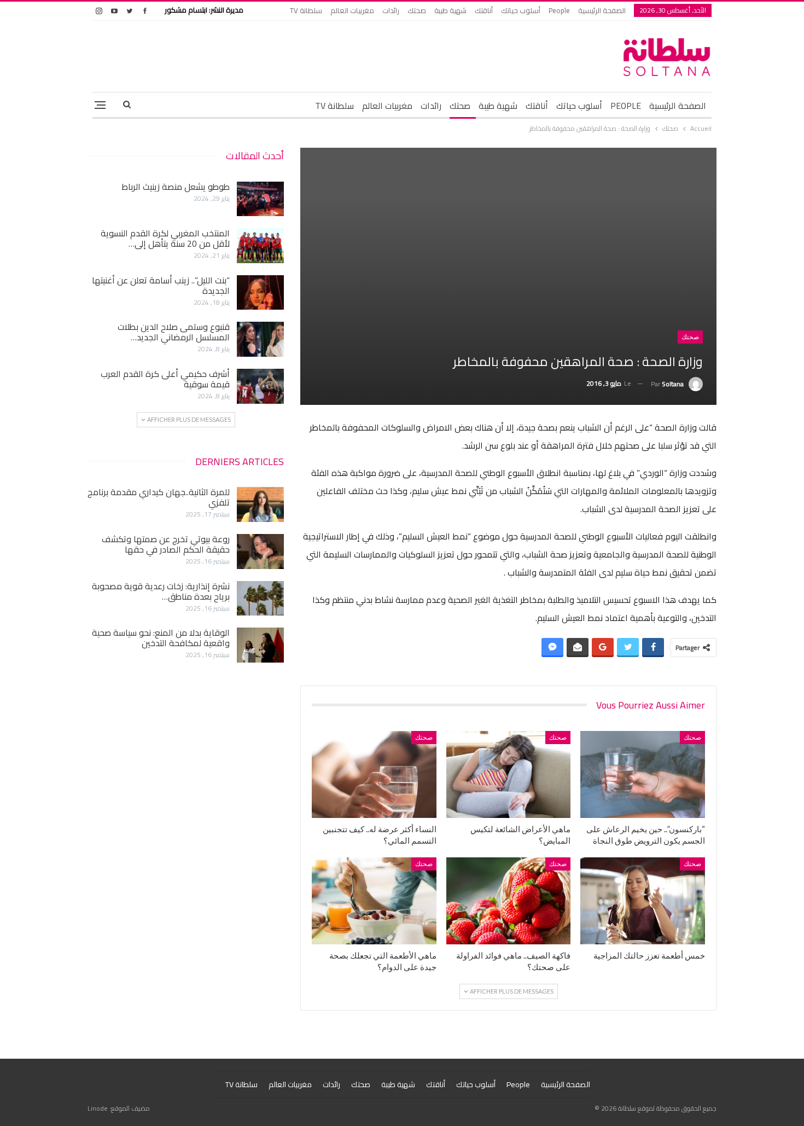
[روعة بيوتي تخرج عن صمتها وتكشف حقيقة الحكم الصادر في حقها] (260, 551)
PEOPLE (625, 105)
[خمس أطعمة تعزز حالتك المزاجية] (642, 900)
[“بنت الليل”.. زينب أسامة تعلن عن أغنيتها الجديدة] (260, 292)
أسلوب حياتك (520, 10)
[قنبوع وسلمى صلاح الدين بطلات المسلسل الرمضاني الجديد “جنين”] (260, 339)
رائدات (390, 10)
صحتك (416, 10)
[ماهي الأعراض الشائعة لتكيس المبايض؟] (508, 774)
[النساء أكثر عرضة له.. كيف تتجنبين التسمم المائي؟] (374, 774)
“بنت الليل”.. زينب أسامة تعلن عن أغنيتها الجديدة (161, 285)
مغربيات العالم (352, 10)
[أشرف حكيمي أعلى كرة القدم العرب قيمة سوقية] (260, 386)
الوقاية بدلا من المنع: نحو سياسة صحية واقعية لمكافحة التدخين (161, 637)
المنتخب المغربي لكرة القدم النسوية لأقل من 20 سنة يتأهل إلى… (165, 238)
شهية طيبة (450, 10)
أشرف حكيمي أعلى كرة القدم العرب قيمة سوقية (165, 378)
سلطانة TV (306, 10)
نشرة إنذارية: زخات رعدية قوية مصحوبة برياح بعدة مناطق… (161, 591)
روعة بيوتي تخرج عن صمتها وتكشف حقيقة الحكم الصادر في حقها (166, 544)
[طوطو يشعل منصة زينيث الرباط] (260, 199)
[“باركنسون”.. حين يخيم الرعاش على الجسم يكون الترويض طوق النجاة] (642, 774)
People (559, 10)
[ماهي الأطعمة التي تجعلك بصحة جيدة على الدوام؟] (374, 900)
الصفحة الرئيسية (602, 10)
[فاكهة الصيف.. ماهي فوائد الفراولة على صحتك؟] (508, 900)
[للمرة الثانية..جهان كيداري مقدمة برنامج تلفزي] (260, 504)
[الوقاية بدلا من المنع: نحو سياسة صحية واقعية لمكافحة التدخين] (260, 645)
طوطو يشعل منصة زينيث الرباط (175, 186)
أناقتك (484, 10)
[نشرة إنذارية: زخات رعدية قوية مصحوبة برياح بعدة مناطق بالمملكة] (260, 598)
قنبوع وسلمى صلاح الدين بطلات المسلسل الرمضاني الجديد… (174, 331)
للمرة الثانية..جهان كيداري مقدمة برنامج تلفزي (159, 497)
